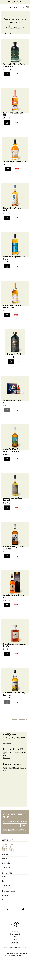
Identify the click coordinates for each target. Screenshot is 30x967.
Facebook (15, 909)
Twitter (23, 909)
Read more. (6, 758)
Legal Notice (15, 937)
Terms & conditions (7, 867)
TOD (25, 948)
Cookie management (15, 934)
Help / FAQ (5, 854)
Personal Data (15, 931)
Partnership (5, 895)
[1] (27, 6)
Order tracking (6, 863)
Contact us (5, 859)
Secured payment (6, 885)
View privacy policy (22, 830)
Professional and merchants (8, 891)
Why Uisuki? (7, 743)
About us (4, 877)
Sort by (21, 34)
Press (3, 900)
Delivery (4, 881)
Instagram (7, 909)
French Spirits (15, 942)
